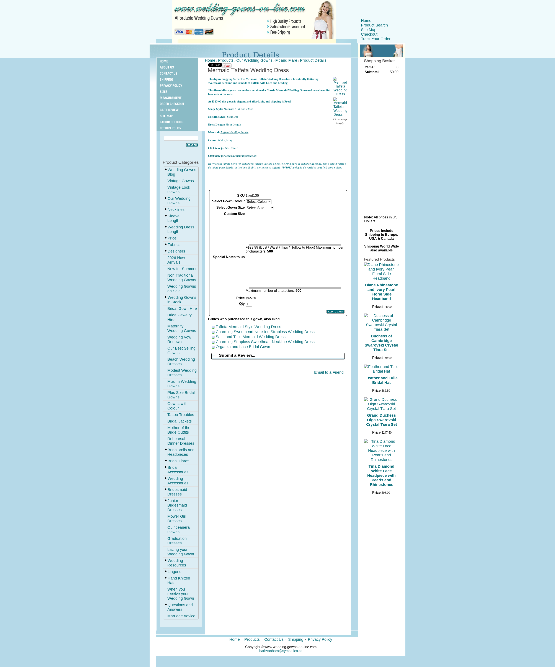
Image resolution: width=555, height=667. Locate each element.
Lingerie (174, 572)
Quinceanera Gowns (178, 529)
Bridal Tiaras (178, 461)
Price (172, 238)
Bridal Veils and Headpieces (180, 452)
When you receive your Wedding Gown (180, 594)
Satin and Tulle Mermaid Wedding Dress (251, 337)
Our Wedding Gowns (179, 200)
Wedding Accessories (177, 480)
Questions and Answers (180, 607)
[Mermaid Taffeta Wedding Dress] (340, 94)
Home (366, 20)
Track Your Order (375, 39)
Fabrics (174, 245)
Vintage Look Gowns (178, 189)
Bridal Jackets (179, 421)
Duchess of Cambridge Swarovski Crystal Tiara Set (381, 343)
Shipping (295, 639)
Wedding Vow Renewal (179, 339)
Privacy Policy (320, 639)
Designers (176, 251)
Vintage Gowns (180, 181)
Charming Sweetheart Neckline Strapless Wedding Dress (265, 332)
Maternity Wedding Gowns (181, 328)
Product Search (374, 25)
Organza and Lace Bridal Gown (243, 347)
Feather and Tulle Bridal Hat (382, 380)
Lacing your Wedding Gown (180, 551)
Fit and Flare (286, 60)
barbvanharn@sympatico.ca (280, 651)
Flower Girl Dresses (176, 518)
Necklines (176, 209)
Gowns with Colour (177, 405)
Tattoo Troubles (180, 415)
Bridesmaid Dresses (177, 491)
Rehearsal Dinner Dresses (180, 441)
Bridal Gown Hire (182, 308)
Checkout (369, 34)
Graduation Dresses (177, 540)
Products (225, 60)
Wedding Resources (176, 562)
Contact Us (274, 639)
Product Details (313, 60)
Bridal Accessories (177, 469)
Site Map (368, 30)
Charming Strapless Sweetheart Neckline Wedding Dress (265, 342)
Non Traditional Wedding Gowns (181, 277)
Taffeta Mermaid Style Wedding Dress (248, 327)
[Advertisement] (278, 179)
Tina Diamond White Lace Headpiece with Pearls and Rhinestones (381, 475)
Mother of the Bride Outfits (178, 430)
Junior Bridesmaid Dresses (177, 505)
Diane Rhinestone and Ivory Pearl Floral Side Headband (381, 292)
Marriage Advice (181, 616)
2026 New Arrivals (176, 260)
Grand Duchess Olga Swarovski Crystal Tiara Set (381, 420)
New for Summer (182, 269)
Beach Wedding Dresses (181, 361)
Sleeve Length (173, 218)
